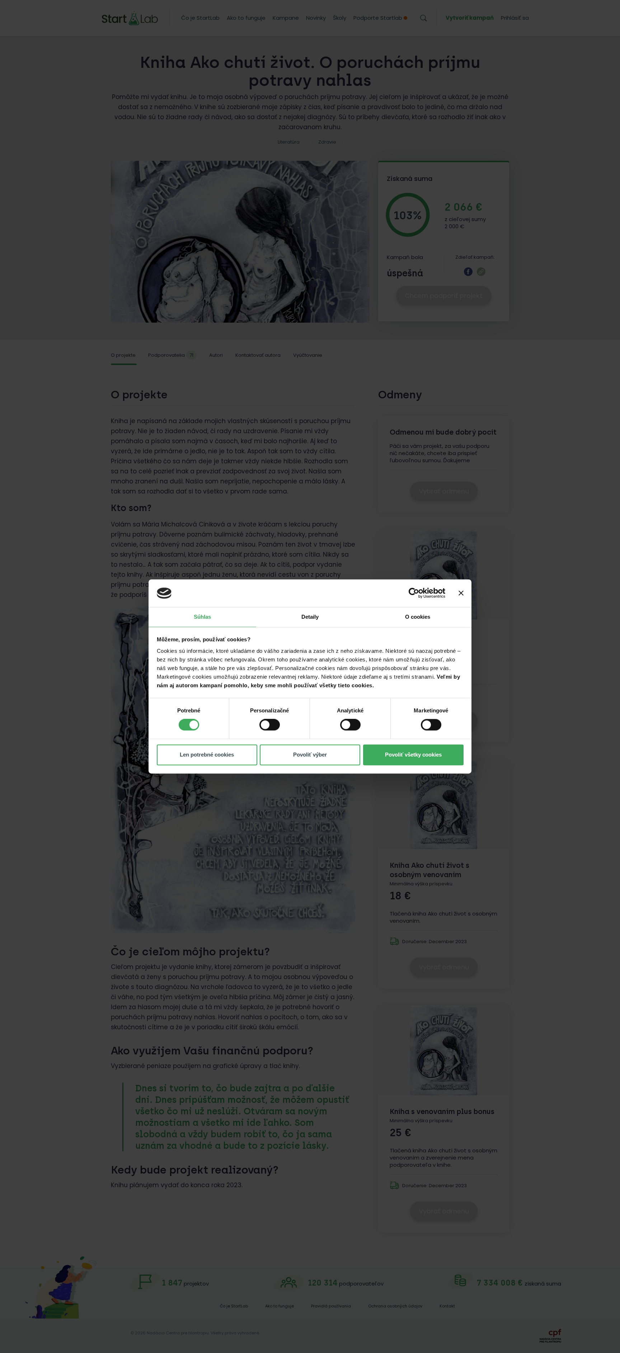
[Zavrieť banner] (461, 593)
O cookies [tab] (418, 617)
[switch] (269, 725)
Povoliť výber (310, 755)
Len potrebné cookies (207, 755)
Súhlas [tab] (202, 617)
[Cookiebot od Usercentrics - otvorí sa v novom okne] (413, 593)
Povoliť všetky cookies (413, 755)
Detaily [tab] (310, 617)
